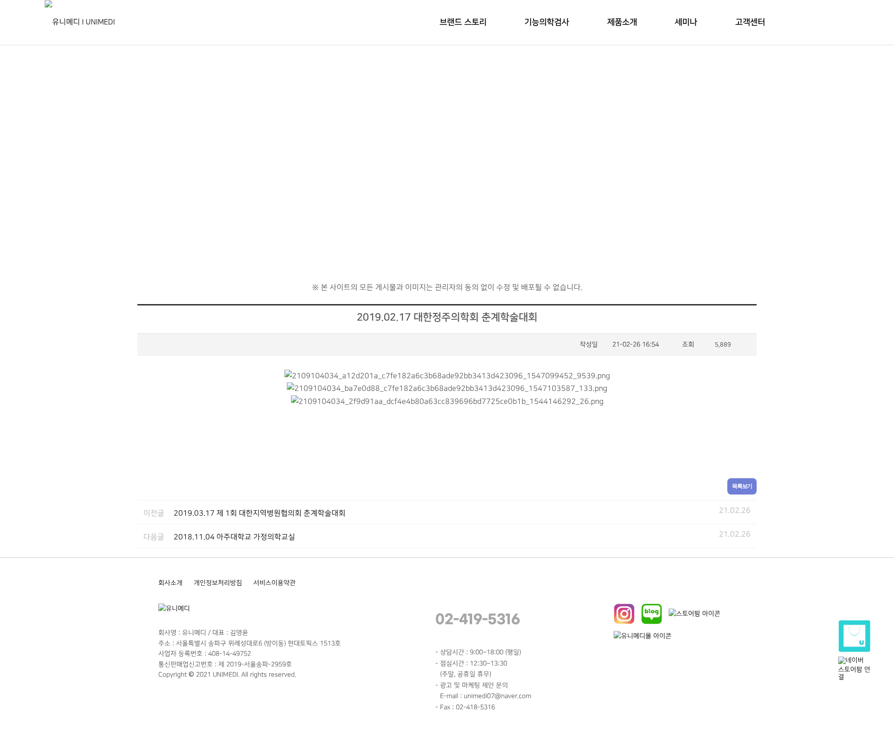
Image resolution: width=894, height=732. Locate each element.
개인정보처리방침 (218, 582)
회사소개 (170, 582)
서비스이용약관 (274, 582)
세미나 (686, 22)
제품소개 (622, 22)
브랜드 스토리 (463, 22)
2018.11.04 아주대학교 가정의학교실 (234, 537)
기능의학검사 (546, 22)
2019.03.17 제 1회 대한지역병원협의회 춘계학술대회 (259, 513)
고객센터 (750, 22)
